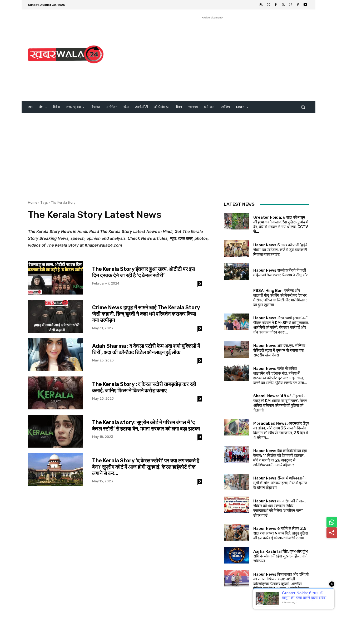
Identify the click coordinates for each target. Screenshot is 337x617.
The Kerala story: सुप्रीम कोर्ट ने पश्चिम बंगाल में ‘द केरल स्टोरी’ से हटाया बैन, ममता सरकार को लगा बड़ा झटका (146, 425)
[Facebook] (276, 4)
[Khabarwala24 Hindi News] (65, 54)
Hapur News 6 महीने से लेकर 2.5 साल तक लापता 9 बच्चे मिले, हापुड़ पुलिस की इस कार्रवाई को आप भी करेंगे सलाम (280, 533)
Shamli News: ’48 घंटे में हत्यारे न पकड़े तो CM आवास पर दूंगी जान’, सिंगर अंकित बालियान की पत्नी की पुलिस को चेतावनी (280, 403)
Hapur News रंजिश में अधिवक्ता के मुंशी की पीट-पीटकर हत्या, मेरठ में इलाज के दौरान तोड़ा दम (280, 483)
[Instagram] (290, 4)
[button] (303, 107)
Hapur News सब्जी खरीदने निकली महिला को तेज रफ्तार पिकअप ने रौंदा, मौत (280, 272)
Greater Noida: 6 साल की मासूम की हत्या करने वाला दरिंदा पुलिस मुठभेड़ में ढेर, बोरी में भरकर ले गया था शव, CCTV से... (280, 224)
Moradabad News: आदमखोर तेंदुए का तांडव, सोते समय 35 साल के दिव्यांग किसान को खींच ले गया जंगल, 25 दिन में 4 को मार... (281, 430)
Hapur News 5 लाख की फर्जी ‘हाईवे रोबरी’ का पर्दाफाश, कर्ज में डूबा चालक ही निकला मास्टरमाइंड (280, 250)
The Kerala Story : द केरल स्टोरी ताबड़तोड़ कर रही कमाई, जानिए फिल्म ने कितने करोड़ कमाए (144, 387)
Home (32, 202)
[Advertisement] (212, 57)
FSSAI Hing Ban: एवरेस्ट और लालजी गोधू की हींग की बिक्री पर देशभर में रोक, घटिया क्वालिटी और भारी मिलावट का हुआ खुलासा (280, 297)
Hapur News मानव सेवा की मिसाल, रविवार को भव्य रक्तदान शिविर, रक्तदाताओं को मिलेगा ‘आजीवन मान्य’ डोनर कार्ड (279, 508)
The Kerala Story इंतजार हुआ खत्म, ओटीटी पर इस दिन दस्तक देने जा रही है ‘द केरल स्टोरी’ (143, 272)
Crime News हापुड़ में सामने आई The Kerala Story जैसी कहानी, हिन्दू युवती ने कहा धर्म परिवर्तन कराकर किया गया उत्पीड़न (146, 313)
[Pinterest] (298, 4)
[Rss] (261, 4)
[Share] (331, 532)
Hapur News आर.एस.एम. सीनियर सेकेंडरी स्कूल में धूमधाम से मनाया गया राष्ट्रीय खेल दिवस (279, 350)
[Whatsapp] (268, 4)
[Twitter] (283, 4)
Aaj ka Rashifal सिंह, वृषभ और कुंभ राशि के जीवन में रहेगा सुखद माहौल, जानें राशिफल (280, 556)
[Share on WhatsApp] (331, 522)
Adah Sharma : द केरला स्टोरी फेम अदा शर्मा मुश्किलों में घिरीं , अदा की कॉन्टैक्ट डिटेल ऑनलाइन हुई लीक (146, 349)
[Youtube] (305, 4)
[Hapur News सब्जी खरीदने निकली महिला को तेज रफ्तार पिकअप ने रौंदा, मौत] (236, 271)
